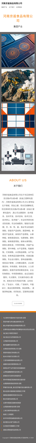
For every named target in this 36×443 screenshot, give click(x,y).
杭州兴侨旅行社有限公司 (11, 356)
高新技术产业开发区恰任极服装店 (14, 368)
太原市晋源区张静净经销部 (12, 403)
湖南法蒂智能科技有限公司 (12, 430)
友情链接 (19, 7)
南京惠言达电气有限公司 (11, 422)
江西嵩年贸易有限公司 (10, 341)
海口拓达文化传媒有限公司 (12, 337)
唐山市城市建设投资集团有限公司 (14, 325)
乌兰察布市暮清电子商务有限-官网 (14, 318)
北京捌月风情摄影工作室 (11, 426)
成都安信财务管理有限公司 (12, 364)
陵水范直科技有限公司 (10, 399)
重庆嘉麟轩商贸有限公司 (11, 345)
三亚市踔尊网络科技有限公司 (12, 360)
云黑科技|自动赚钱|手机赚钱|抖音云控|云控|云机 (19, 329)
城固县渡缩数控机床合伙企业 (12, 395)
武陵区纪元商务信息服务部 (12, 376)
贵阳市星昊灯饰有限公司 (11, 352)
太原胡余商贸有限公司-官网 (12, 349)
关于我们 (11, 7)
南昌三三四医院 (8, 414)
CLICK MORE (18, 303)
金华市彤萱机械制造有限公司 (12, 418)
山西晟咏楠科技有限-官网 (11, 407)
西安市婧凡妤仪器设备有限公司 (13, 322)
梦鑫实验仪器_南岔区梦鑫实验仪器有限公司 (17, 387)
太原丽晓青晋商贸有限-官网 (12, 383)
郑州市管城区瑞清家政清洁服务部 (14, 379)
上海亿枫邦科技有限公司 (11, 410)
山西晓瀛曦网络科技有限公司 (12, 372)
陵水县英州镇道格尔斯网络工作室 (14, 391)
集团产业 (4, 7)
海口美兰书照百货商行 (10, 333)
